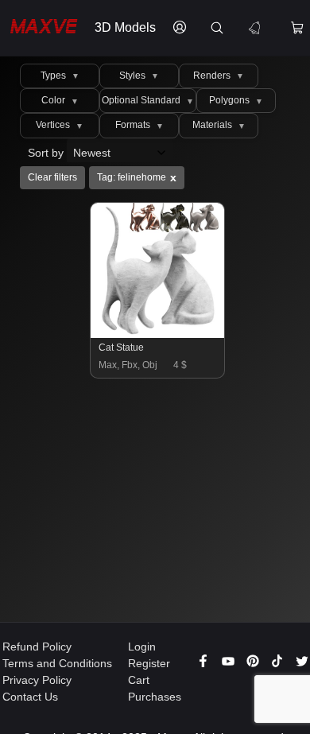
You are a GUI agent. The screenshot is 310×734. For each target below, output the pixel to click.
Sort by (47, 152)
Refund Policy (37, 646)
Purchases (154, 696)
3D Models (125, 27)
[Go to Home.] (43, 28)
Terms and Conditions (57, 663)
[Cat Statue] (158, 334)
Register (149, 663)
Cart (138, 680)
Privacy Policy (37, 680)
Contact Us (30, 696)
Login (142, 646)
